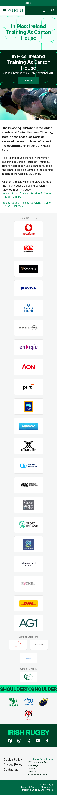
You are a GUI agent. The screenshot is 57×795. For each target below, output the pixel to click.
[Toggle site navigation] (4, 10)
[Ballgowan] (28, 544)
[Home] (15, 10)
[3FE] (18, 644)
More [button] (28, 2)
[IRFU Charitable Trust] (28, 677)
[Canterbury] (28, 249)
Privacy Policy (13, 764)
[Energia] (28, 347)
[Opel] (28, 327)
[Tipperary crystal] (39, 644)
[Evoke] (28, 583)
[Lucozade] (28, 426)
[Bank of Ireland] (28, 308)
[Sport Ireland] (28, 524)
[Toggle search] (52, 10)
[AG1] (28, 623)
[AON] (28, 367)
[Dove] (28, 505)
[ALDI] (28, 406)
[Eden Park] (28, 564)
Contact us (11, 769)
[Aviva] (28, 288)
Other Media (47, 790)
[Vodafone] (28, 229)
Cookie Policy (13, 759)
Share (28, 80)
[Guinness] (28, 268)
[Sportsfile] (28, 658)
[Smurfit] (28, 465)
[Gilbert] (28, 446)
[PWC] (28, 387)
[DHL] (28, 603)
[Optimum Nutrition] (28, 485)
